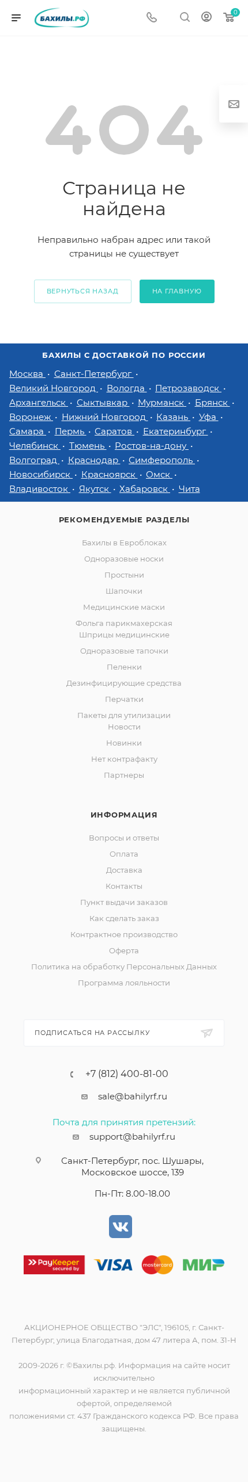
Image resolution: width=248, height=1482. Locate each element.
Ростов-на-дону (152, 445)
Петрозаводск (188, 388)
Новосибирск (41, 474)
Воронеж (31, 416)
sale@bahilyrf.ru (132, 1096)
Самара (27, 431)
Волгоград (34, 459)
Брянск (212, 402)
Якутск (95, 488)
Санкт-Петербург (94, 373)
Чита (189, 488)
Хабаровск (144, 488)
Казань (173, 416)
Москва (27, 373)
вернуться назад (83, 291)
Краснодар (94, 459)
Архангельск (38, 402)
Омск (159, 474)
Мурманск (162, 402)
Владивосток (39, 488)
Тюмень (88, 445)
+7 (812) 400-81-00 (126, 1074)
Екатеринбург (175, 431)
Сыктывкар (103, 402)
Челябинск (35, 445)
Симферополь (162, 459)
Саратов (114, 431)
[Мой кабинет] (206, 18)
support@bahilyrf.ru (132, 1136)
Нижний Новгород (105, 416)
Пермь (71, 431)
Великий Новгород (53, 388)
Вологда (127, 388)
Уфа (209, 416)
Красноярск (109, 474)
